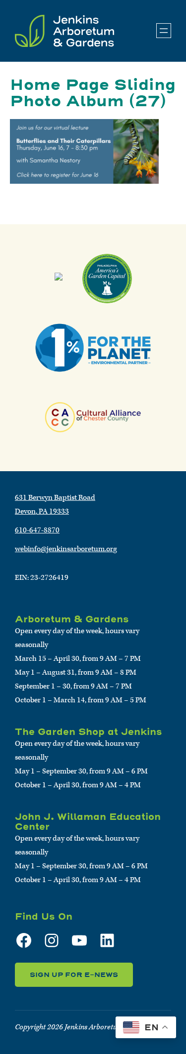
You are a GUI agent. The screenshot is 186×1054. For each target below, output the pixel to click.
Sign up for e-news (74, 975)
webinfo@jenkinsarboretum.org (66, 549)
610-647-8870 (37, 530)
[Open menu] (163, 30)
